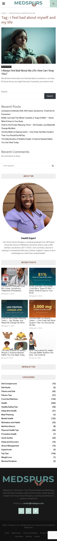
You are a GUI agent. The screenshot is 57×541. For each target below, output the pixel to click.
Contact (37, 536)
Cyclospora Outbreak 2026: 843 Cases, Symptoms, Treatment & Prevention (13, 288)
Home (7, 533)
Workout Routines (9, 461)
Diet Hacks (5, 387)
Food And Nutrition (9, 399)
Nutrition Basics (8, 426)
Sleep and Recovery (10, 442)
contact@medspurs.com (33, 503)
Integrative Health (9, 411)
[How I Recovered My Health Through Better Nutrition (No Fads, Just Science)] (42, 341)
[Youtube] (36, 511)
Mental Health (6, 66)
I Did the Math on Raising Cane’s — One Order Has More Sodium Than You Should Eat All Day (42, 321)
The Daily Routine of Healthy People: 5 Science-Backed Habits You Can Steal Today (13, 352)
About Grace (16, 533)
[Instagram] (28, 511)
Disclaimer (19, 536)
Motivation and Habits (10, 422)
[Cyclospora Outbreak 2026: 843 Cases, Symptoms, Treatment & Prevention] (14, 276)
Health (4, 403)
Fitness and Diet (8, 391)
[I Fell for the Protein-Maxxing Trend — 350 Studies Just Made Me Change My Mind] (14, 309)
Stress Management (10, 446)
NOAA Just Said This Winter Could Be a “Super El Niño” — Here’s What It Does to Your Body (41, 289)
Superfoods (6, 450)
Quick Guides (7, 438)
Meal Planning (7, 415)
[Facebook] (21, 511)
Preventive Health (8, 434)
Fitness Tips (6, 395)
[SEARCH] (53, 165)
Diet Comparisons (9, 384)
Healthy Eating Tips (9, 407)
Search (4, 92)
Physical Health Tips (10, 430)
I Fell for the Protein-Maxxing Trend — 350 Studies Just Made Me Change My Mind (13, 320)
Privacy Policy (45, 533)
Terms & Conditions (30, 533)
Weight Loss (6, 457)
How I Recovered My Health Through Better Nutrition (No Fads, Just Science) (41, 352)
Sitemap (29, 536)
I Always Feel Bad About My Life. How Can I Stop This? (27, 72)
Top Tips (5, 453)
